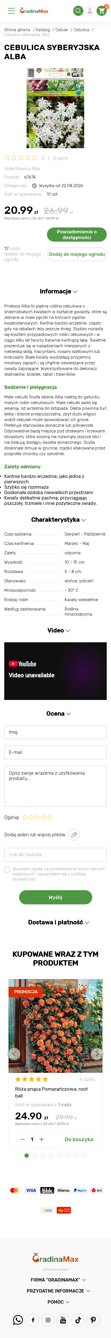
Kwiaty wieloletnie (81, 599)
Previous (14, 1054)
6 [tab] (68, 1155)
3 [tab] (43, 1155)
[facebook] (33, 1320)
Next (97, 1054)
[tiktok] (78, 1320)
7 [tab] (76, 1155)
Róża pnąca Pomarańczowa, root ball (51, 1092)
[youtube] (63, 1320)
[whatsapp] (17, 1320)
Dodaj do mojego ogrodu (77, 254)
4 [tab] (51, 1155)
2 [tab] (35, 1155)
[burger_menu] (11, 11)
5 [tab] (59, 1155)
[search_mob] (78, 11)
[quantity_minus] (22, 1139)
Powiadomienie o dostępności (77, 234)
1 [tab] (26, 1155)
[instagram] (48, 1320)
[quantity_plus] (42, 1139)
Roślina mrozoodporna (78, 612)
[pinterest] (93, 1320)
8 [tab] (84, 1155)
